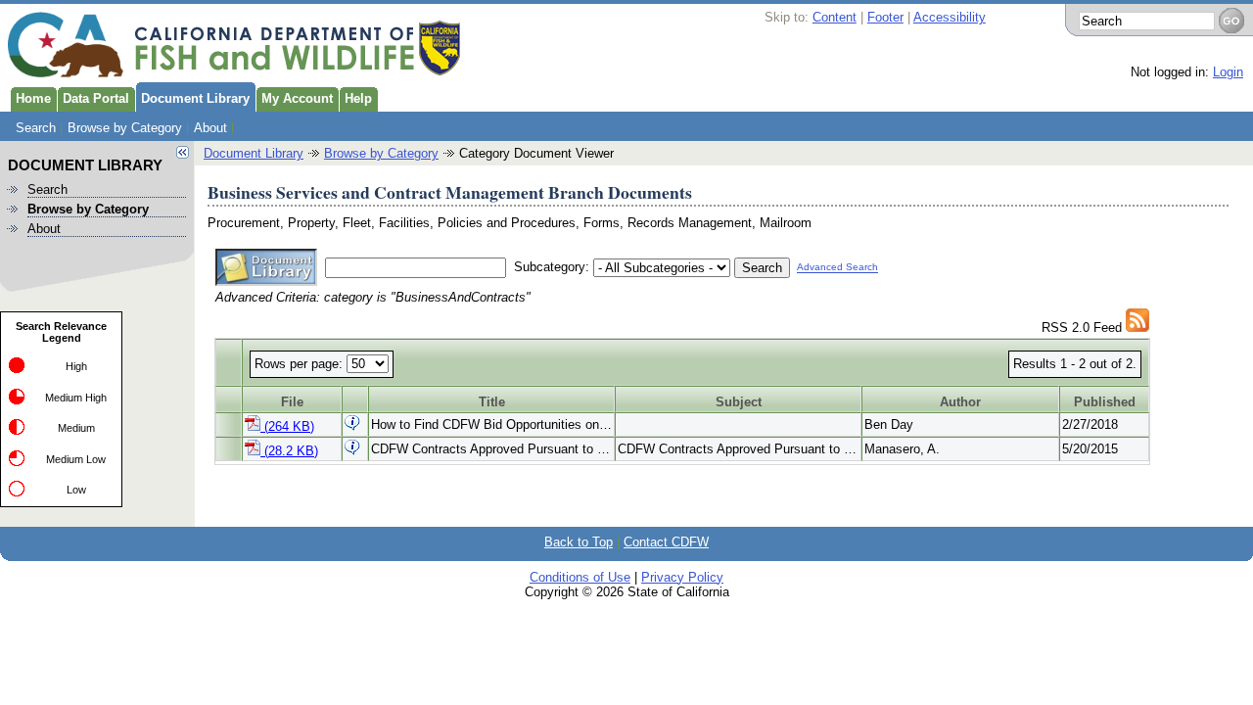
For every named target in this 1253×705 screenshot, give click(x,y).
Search (36, 127)
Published (1105, 402)
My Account (297, 98)
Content (834, 17)
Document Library (195, 98)
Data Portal (96, 98)
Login (1228, 72)
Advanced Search (837, 267)
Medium (76, 428)
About (210, 127)
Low (76, 489)
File (292, 402)
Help (358, 98)
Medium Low (76, 459)
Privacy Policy (682, 577)
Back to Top (578, 542)
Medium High (76, 397)
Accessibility (949, 17)
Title (492, 402)
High (76, 366)
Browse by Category (125, 127)
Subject (739, 402)
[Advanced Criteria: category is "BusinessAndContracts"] (1137, 327)
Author (960, 402)
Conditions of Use (580, 577)
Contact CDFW (666, 542)
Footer (885, 17)
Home (33, 98)
